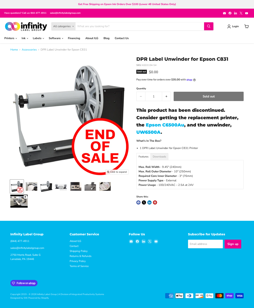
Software (55, 38)
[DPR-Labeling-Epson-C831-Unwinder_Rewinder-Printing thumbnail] (31, 186)
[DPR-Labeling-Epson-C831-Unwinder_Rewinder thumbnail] (61, 186)
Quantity (141, 88)
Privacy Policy (78, 261)
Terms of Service (79, 266)
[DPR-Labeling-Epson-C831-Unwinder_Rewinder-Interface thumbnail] (75, 186)
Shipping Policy (79, 251)
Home (14, 49)
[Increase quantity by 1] (166, 96)
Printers (9, 38)
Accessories (29, 49)
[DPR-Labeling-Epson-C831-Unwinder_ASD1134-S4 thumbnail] (46, 186)
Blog (107, 38)
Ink (24, 38)
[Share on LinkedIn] (149, 202)
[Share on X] (144, 202)
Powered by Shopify (38, 298)
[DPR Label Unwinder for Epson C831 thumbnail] (17, 186)
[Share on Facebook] (138, 202)
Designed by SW (18, 298)
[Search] (208, 26)
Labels (37, 38)
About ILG (91, 38)
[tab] (143, 156)
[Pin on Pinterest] (155, 202)
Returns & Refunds (80, 256)
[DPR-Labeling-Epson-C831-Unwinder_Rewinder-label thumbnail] (105, 186)
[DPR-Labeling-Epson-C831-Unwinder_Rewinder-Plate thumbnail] (90, 186)
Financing (74, 38)
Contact (74, 246)
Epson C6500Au (165, 125)
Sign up (232, 244)
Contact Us (122, 38)
